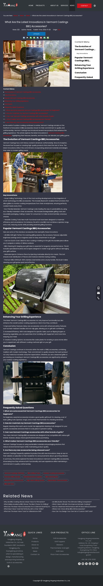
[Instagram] (93, 563)
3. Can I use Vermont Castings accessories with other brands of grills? (29, 116)
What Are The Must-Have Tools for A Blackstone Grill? (22, 511)
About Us (35, 545)
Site (59, 30)
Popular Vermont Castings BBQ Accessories (19, 98)
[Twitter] (86, 563)
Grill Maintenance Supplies (33, 477)
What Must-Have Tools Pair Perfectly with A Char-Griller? (24, 509)
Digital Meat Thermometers (57, 480)
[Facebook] (79, 563)
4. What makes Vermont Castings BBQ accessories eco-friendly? (28, 119)
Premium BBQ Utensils (12, 477)
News (35, 551)
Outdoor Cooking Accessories (53, 473)
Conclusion (8, 104)
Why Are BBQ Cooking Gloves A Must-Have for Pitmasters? (24, 502)
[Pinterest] (97, 563)
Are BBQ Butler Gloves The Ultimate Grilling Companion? (72, 502)
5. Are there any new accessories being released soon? (24, 122)
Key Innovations (10, 95)
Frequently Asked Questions (14, 107)
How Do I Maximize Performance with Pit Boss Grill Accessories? (74, 507)
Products (35, 541)
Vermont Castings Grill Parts (14, 473)
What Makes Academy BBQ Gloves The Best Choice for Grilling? (26, 504)
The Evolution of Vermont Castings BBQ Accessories (22, 92)
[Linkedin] (83, 563)
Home (35, 538)
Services (35, 548)
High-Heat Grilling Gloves (35, 480)
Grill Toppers (60, 541)
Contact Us (35, 554)
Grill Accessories (59, 538)
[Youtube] (90, 563)
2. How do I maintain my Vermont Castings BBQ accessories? (26, 113)
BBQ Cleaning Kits (52, 477)
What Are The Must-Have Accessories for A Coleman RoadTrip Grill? (27, 507)
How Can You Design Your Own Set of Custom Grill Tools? (72, 511)
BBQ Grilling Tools (34, 473)
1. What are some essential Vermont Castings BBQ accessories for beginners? (32, 110)
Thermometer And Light (59, 548)
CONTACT (84, 6)
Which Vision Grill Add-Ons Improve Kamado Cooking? (71, 504)
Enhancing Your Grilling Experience (16, 101)
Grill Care (59, 551)
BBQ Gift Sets (9, 484)
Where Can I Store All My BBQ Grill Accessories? (68, 509)
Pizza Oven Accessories (59, 554)
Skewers (59, 545)
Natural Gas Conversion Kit (14, 480)
